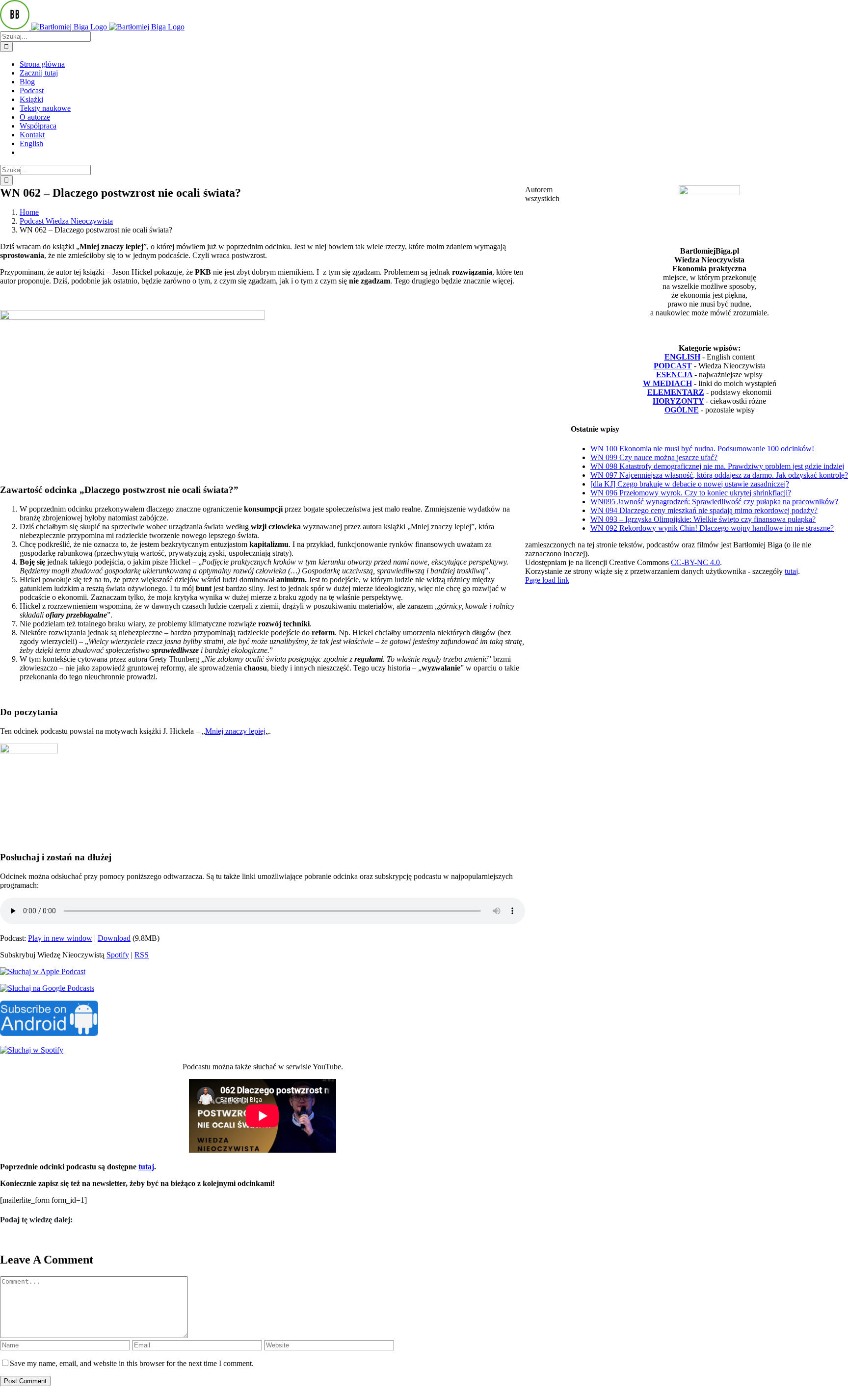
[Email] (22, 1238)
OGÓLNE (681, 410)
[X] (4, 1238)
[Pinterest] (19, 1238)
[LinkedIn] (10, 1238)
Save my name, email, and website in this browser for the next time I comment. (132, 1363)
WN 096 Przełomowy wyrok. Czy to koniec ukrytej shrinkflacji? (690, 493)
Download (114, 938)
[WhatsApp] (13, 1238)
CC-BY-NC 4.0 (695, 562)
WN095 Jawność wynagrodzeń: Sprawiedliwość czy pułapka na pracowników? (714, 501)
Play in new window (60, 938)
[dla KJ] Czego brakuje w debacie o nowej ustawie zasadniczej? (689, 484)
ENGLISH (682, 357)
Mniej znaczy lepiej (235, 731)
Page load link (547, 580)
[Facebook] (1, 1238)
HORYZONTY (678, 401)
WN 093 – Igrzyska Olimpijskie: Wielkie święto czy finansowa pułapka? (703, 519)
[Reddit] (7, 1238)
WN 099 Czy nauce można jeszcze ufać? (653, 457)
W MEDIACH (667, 383)
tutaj (146, 1166)
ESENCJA (674, 374)
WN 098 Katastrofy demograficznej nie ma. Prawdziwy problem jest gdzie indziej (717, 466)
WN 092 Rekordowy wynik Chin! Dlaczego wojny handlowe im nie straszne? (712, 528)
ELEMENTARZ (675, 392)
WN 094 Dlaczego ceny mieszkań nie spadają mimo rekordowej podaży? (704, 510)
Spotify (117, 955)
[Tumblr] (16, 1238)
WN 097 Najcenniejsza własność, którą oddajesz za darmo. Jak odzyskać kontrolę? (719, 475)
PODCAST (673, 365)
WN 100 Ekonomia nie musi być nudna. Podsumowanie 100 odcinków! (702, 448)
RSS (141, 955)
